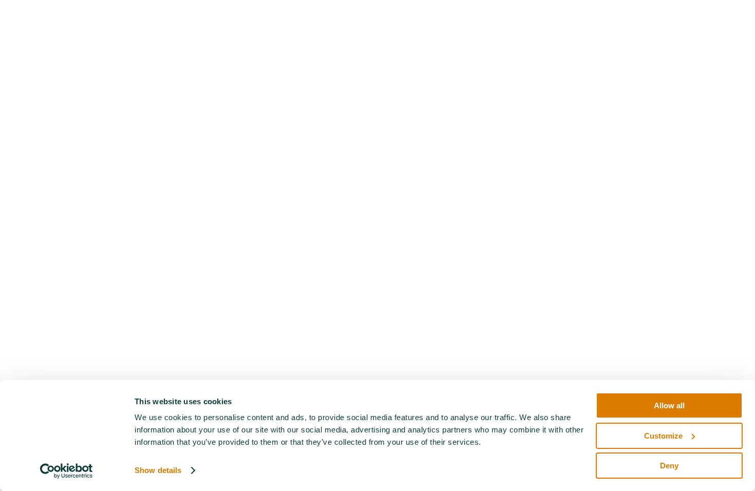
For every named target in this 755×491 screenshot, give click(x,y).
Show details (158, 470)
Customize (663, 435)
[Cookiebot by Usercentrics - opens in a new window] (66, 471)
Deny (669, 465)
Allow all (669, 405)
